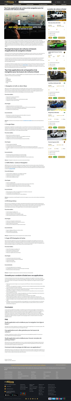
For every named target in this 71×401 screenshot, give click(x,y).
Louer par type (31, 391)
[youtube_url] (33, 398)
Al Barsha (19, 372)
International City (46, 375)
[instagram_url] (29, 398)
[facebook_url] (26, 398)
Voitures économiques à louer (52, 387)
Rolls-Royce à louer (41, 384)
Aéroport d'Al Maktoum (9, 372)
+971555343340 (9, 386)
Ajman (57, 372)
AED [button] (64, 2)
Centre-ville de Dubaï (47, 372)
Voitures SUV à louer (51, 393)
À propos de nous (22, 384)
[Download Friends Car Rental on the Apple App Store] (7, 394)
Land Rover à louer (41, 391)
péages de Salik (12, 168)
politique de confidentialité (32, 388)
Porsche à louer (41, 394)
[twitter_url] (38, 398)
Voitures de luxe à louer (51, 384)
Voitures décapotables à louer (52, 394)
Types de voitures (29, 4)
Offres (6, 4)
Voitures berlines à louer (51, 390)
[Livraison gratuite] (56, 16)
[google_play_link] (14, 394)
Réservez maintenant (61, 37)
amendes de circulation (27, 120)
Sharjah (57, 377)
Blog (12, 6)
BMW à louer (40, 393)
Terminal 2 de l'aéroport (8, 375)
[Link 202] (9, 381)
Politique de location (43, 4)
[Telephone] (50, 38)
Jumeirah (32, 374)
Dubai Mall (19, 377)
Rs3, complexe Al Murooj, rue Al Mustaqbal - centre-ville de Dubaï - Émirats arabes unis (10, 392)
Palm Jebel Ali (33, 375)
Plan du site (31, 389)
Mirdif (44, 377)
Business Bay (20, 374)
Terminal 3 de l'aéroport (8, 377)
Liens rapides (63, 4)
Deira (44, 374)
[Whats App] (55, 38)
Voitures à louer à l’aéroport (52, 391)
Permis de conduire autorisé (24, 387)
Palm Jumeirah (33, 377)
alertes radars (25, 64)
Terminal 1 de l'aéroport (8, 374)
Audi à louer (40, 390)
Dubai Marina (33, 372)
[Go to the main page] (9, 1)
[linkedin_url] (36, 398)
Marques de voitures (17, 4)
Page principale (7, 6)
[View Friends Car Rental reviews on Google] (29, 393)
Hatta (57, 375)
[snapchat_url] (31, 398)
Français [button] (58, 2)
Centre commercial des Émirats (23, 375)
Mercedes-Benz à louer (42, 387)
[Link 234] (62, 388)
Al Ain (57, 374)
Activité (54, 4)
